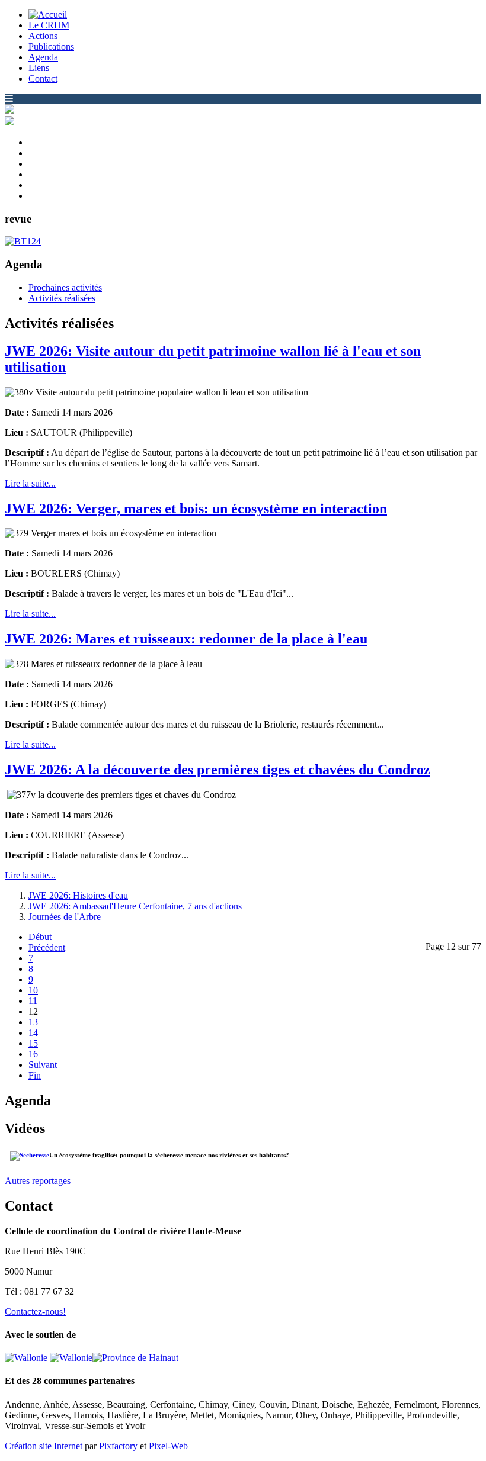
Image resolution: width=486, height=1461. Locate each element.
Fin (34, 1075)
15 (33, 1043)
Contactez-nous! (35, 1311)
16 (33, 1054)
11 (32, 1001)
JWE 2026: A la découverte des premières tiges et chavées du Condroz (217, 769)
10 (33, 990)
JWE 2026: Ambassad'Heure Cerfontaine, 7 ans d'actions (135, 906)
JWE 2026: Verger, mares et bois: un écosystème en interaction (196, 508)
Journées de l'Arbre (64, 917)
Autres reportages (38, 1181)
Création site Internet (43, 1446)
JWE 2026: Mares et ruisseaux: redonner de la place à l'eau (186, 638)
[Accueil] (47, 14)
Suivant (42, 1065)
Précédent (46, 947)
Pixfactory (118, 1446)
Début (40, 937)
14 (33, 1033)
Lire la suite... (30, 483)
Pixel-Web (168, 1446)
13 (33, 1022)
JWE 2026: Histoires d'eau (78, 895)
